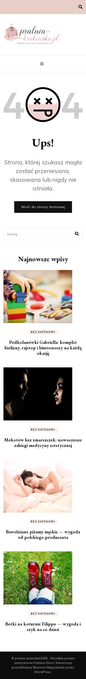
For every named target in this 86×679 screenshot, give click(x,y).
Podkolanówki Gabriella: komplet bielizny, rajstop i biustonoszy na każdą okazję (43, 347)
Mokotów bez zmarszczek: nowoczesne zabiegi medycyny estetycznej (43, 442)
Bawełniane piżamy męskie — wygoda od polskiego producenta (43, 534)
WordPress (42, 672)
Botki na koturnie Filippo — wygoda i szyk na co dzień (43, 626)
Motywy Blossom (33, 667)
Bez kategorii (43, 332)
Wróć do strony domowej (43, 207)
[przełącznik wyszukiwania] (80, 7)
